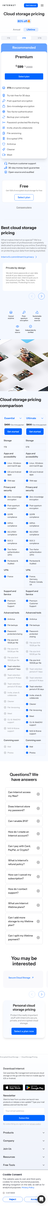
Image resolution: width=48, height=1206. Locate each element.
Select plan (24, 197)
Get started (13, 431)
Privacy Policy (28, 1187)
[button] (42, 5)
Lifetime (31, 29)
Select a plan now (24, 1031)
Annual (16, 29)
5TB (39, 38)
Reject (12, 1199)
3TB (24, 38)
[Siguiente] (41, 296)
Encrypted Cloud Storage (9, 1057)
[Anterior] (32, 296)
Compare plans (24, 207)
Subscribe (24, 1118)
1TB (8, 38)
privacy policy (35, 1124)
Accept (35, 1199)
